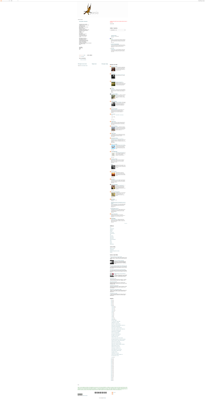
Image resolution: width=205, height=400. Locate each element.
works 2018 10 (113, 36)
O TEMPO (112, 122)
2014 (111, 367)
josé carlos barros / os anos (115, 355)
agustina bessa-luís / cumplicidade (115, 331)
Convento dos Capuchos (114, 219)
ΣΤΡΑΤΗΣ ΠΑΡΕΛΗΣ (114, 101)
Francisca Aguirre (113, 159)
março (112, 317)
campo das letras (112, 233)
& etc (110, 227)
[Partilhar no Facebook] (90, 55)
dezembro (113, 306)
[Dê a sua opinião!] (88, 55)
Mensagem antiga (105, 63)
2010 (111, 372)
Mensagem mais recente (82, 63)
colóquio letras (112, 249)
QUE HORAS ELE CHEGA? (114, 209)
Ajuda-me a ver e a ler (114, 66)
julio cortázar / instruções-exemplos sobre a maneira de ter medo (118, 265)
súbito (112, 164)
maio (112, 315)
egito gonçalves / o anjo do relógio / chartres (115, 289)
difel (110, 234)
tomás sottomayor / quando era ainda (116, 350)
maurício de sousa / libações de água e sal (117, 354)
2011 (111, 371)
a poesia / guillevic (113, 49)
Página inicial (94, 63)
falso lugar (112, 48)
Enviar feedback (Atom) (84, 65)
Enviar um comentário (83, 59)
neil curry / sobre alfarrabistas (115, 332)
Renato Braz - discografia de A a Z (120, 185)
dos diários (112, 39)
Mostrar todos (126, 223)
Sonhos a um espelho (114, 144)
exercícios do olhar (113, 35)
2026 (111, 300)
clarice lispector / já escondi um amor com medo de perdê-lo (118, 269)
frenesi (111, 241)
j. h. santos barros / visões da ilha (115, 321)
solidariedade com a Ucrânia (115, 322)
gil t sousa (114, 392)
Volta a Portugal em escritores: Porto (120, 74)
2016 (111, 365)
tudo (111, 38)
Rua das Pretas (113, 81)
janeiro (112, 357)
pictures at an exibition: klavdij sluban (119, 260)
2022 (111, 305)
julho (112, 312)
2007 (111, 376)
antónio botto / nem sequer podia (115, 341)
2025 (111, 301)
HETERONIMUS (113, 218)
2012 (111, 370)
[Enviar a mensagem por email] (87, 55)
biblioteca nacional (112, 248)
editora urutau (112, 238)
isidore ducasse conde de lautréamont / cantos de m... (118, 325)
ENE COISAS (113, 199)
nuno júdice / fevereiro (83, 21)
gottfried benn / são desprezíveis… (116, 346)
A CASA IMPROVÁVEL (114, 151)
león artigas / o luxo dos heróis (115, 335)
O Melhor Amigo (113, 133)
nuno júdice (82, 56)
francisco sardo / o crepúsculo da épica (116, 327)
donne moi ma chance (114, 108)
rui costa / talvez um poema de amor (116, 330)
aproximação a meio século (114, 109)
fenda (110, 240)
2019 (111, 361)
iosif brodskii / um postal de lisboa (115, 326)
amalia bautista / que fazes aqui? (114, 285)
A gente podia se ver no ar (114, 208)
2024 (111, 302)
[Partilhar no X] (89, 55)
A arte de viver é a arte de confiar (120, 152)
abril (112, 316)
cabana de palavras (113, 171)
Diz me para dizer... (113, 89)
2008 (111, 375)
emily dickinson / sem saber (113, 293)
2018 (111, 362)
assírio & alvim (112, 232)
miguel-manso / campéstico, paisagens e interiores (118, 344)
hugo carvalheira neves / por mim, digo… (116, 349)
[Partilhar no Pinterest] (91, 55)
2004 (111, 380)
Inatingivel (112, 88)
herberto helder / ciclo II (113, 278)
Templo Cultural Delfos (114, 184)
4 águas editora (112, 228)
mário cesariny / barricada (113, 281)
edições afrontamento (113, 239)
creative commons (84, 395)
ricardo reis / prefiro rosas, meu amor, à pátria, (116, 256)
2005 (111, 379)
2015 (111, 366)
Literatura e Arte (113, 121)
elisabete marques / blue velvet (115, 345)
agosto (112, 311)
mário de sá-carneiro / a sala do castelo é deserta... (118, 340)
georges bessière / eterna (114, 336)
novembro (113, 307)
